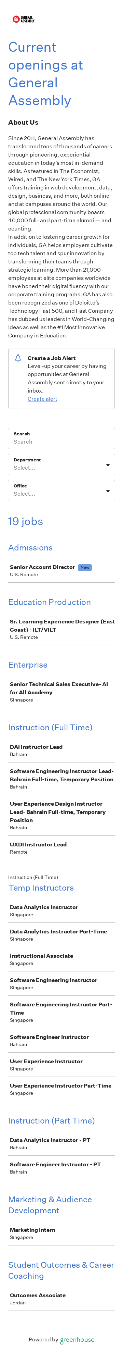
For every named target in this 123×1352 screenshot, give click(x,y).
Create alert (42, 399)
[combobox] (14, 468)
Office (20, 486)
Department (27, 460)
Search (22, 434)
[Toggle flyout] (108, 465)
